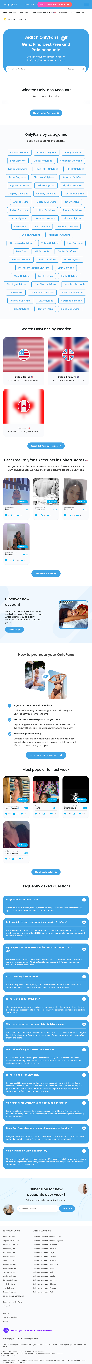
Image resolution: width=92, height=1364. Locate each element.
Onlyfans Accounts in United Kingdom (48, 1240)
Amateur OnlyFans (72, 177)
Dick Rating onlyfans (42, 293)
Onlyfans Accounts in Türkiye (44, 1288)
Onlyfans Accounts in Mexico (44, 1284)
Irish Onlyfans (42, 227)
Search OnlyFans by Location (44, 446)
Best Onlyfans (45, 309)
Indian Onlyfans (19, 210)
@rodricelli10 (69, 508)
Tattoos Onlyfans (17, 169)
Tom (7, 510)
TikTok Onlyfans (75, 169)
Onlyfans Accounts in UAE (43, 1292)
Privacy (6, 1313)
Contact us (7, 1306)
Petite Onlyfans (69, 276)
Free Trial (21, 251)
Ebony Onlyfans (73, 153)
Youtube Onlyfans (74, 194)
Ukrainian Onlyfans (45, 219)
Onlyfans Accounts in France (44, 1260)
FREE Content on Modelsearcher (54, 4)
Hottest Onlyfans (45, 210)
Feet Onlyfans (18, 161)
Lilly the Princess (11, 853)
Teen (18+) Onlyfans (47, 169)
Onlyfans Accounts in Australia (45, 1256)
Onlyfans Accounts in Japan (44, 1268)
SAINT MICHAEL (70, 808)
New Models (16, 293)
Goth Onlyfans (72, 260)
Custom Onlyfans (46, 202)
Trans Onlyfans (17, 177)
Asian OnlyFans (46, 186)
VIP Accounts (42, 251)
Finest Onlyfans (9, 1252)
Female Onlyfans (21, 260)
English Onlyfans (31, 235)
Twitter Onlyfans (67, 251)
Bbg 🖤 (37, 808)
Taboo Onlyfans (50, 243)
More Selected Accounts (44, 113)
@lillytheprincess (11, 851)
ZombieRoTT (40, 510)
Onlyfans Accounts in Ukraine (44, 1248)
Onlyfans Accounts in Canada (45, 1244)
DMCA (5, 1321)
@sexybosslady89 (12, 806)
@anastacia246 (11, 553)
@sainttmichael (70, 806)
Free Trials (23, 13)
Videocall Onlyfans (72, 293)
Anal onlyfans (20, 202)
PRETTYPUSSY (11, 808)
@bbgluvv (38, 806)
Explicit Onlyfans (43, 161)
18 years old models (11, 1240)
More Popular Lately (44, 872)
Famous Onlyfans (46, 153)
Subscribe (67, 1208)
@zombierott (40, 508)
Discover (13, 629)
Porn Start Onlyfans (45, 284)
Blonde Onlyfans (70, 309)
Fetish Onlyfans (47, 260)
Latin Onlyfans (66, 268)
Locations (79, 13)
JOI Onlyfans (72, 202)
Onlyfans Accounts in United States (47, 1237)
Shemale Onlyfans (44, 177)
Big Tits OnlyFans (72, 186)
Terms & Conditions (11, 1317)
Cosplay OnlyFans (18, 194)
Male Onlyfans (22, 276)
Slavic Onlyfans (72, 219)
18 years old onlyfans (21, 243)
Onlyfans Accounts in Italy (43, 1272)
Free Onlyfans (9, 13)
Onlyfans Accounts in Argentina (45, 1252)
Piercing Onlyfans (16, 284)
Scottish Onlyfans (68, 227)
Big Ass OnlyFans (19, 186)
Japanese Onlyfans (59, 235)
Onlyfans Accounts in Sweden (45, 1280)
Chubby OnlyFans (46, 194)
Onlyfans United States (42, 13)
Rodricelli (68, 510)
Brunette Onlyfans (20, 301)
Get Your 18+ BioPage (16, 19)
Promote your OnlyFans (12, 1302)
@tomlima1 (9, 508)
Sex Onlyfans (46, 301)
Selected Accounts (74, 284)
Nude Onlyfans (21, 309)
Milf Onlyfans (45, 276)
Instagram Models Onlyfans (33, 268)
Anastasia (9, 555)
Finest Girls (29, 4)
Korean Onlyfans (19, 153)
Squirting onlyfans (71, 301)
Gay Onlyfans (18, 219)
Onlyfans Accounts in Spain (44, 1276)
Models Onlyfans (72, 210)
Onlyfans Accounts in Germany (45, 1264)
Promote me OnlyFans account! (44, 755)
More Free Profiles (44, 573)
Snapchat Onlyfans (71, 161)
